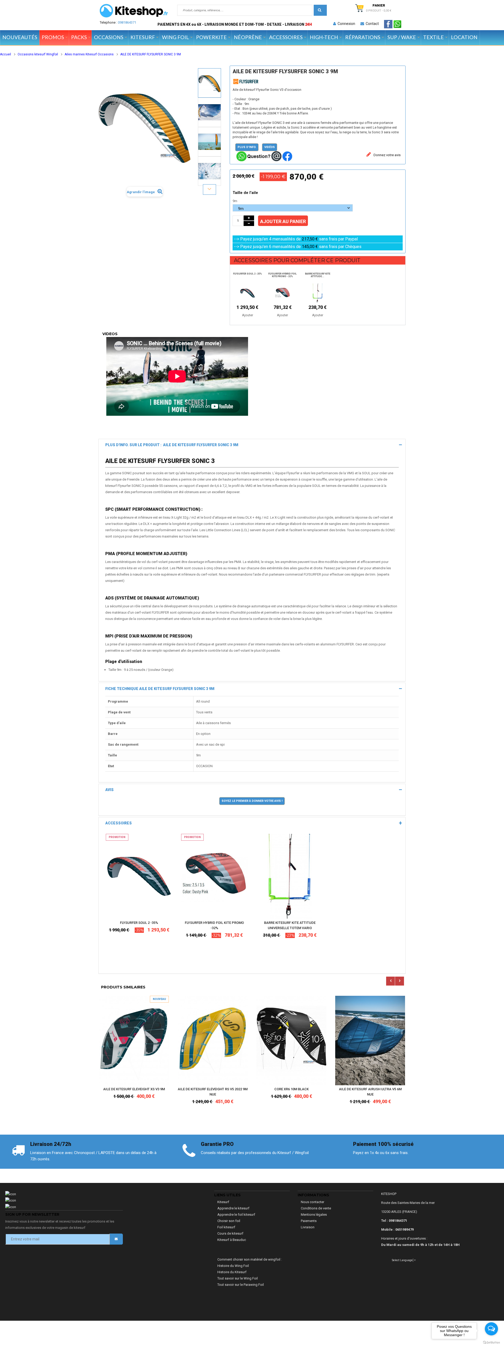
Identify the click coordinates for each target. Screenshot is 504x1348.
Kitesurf (223, 1202)
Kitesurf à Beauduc (231, 1240)
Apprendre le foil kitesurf (236, 1215)
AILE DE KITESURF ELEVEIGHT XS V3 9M (134, 1089)
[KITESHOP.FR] (133, 11)
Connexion (345, 24)
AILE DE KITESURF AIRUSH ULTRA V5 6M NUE (370, 1091)
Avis (109, 790)
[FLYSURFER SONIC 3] (209, 83)
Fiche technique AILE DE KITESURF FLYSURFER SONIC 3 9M (159, 689)
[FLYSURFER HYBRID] (282, 293)
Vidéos (269, 147)
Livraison (307, 1227)
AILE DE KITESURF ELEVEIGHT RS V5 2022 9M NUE (213, 1091)
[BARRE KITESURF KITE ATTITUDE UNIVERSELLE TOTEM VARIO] (289, 876)
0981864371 (127, 22)
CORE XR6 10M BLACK (291, 1089)
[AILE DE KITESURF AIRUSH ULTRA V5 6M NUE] (370, 1040)
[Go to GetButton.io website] (491, 1342)
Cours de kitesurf (230, 1233)
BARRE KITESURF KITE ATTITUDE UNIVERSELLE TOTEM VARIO (290, 925)
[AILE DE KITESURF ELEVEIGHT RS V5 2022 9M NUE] (213, 1040)
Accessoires (118, 823)
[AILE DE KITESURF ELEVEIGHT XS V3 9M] (134, 1040)
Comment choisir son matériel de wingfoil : (249, 1259)
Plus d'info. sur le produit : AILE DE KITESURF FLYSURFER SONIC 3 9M (171, 445)
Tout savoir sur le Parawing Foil (240, 1285)
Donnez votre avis (387, 155)
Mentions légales (314, 1215)
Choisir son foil (228, 1221)
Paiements (309, 1221)
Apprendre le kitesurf (233, 1208)
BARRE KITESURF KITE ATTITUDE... (317, 275)
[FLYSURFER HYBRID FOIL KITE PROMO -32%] (214, 876)
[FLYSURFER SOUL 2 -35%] (139, 876)
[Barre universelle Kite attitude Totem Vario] (317, 293)
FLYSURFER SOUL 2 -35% (247, 273)
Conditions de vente (316, 1208)
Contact (371, 24)
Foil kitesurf (226, 1227)
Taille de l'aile (246, 192)
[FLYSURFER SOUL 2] (247, 293)
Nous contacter (312, 1202)
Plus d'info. (247, 147)
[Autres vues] (209, 68)
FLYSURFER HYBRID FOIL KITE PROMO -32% (282, 275)
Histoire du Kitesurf (231, 1272)
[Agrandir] (167, 899)
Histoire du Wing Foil (233, 1266)
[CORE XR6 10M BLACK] (291, 1040)
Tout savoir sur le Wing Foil (237, 1278)
